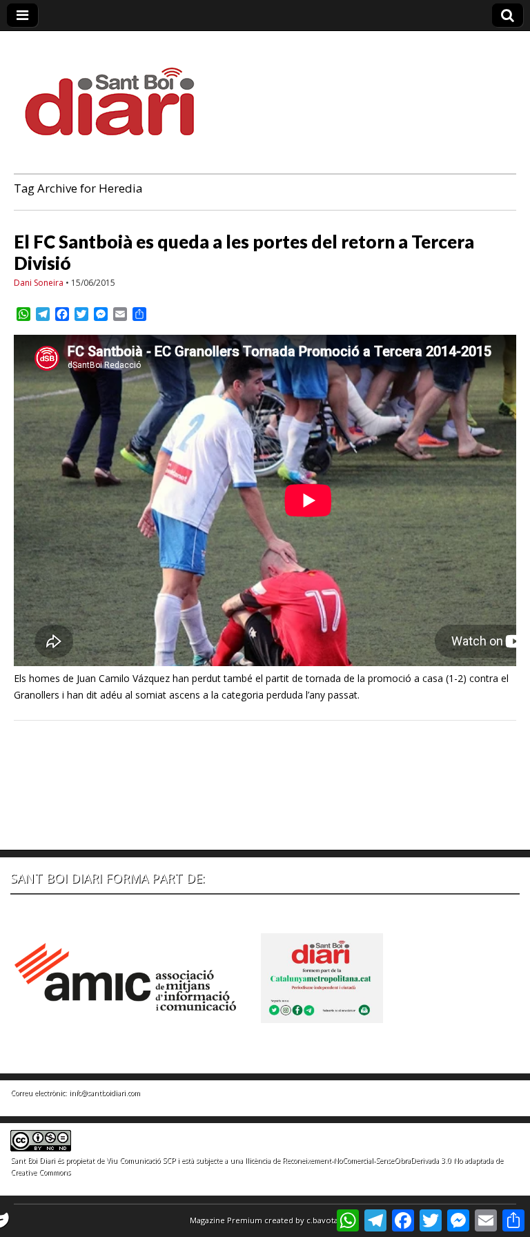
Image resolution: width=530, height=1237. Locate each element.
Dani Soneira (38, 283)
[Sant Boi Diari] (117, 92)
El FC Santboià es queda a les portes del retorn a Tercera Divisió (244, 252)
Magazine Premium (226, 1220)
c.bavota (322, 1220)
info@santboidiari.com (104, 1093)
